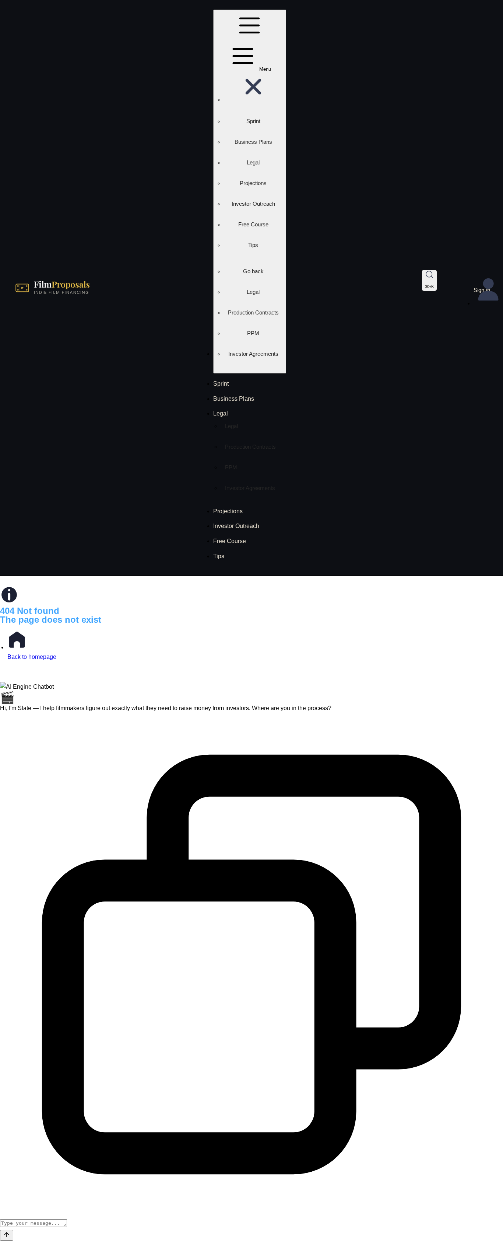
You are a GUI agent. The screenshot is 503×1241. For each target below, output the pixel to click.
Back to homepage (31, 657)
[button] (253, 99)
